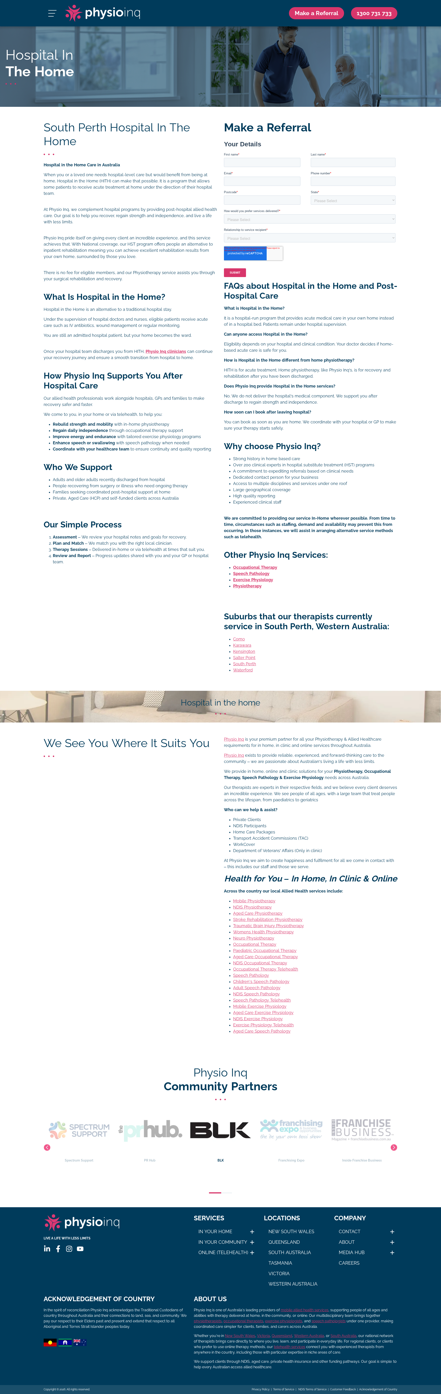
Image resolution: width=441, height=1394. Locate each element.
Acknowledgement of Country (378, 1389)
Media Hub (352, 1252)
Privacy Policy (261, 1389)
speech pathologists (328, 1321)
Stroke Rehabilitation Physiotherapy (267, 919)
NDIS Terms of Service (312, 1389)
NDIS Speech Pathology (256, 994)
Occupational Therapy (254, 944)
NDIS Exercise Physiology (258, 1019)
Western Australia (293, 1283)
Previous (47, 1147)
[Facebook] (58, 1248)
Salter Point (244, 657)
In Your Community (222, 1242)
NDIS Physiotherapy (252, 907)
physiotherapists (208, 1321)
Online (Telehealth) (223, 1252)
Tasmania (280, 1263)
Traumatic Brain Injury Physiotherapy (268, 926)
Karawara (242, 645)
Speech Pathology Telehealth (262, 1000)
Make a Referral (316, 13)
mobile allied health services (304, 1310)
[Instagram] (69, 1248)
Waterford (243, 670)
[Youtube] (80, 1248)
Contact (349, 1231)
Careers (349, 1263)
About (347, 1242)
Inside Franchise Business (291, 1160)
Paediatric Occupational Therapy (265, 950)
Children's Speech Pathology (261, 981)
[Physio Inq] (102, 13)
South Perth (244, 664)
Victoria (279, 1273)
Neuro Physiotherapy (253, 938)
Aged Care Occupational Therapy (265, 957)
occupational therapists (243, 1321)
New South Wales (291, 1231)
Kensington (244, 651)
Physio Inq (234, 739)
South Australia (290, 1252)
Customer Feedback (343, 1389)
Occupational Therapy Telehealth (265, 969)
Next (393, 1147)
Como (239, 639)
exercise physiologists (283, 1321)
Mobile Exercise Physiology (259, 1006)
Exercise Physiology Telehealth (263, 1025)
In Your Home (215, 1231)
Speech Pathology (251, 975)
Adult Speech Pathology (256, 988)
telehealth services (289, 1347)
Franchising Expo (221, 1160)
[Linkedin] (47, 1248)
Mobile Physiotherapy (254, 901)
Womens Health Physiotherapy (263, 932)
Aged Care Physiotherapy (258, 913)
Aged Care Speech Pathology (262, 1031)
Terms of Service (283, 1389)
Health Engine (362, 1160)
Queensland (284, 1242)
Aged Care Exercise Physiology (263, 1012)
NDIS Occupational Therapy (260, 963)
